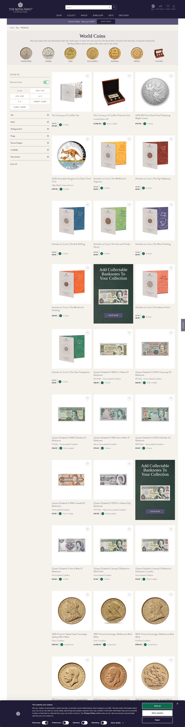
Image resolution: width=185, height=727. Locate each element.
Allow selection (157, 713)
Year (12, 115)
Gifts (110, 15)
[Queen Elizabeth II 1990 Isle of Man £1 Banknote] (113, 414)
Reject (157, 720)
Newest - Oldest (40, 102)
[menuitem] (153, 7)
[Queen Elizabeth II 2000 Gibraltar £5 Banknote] (155, 414)
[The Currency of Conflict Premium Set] (113, 92)
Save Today (106, 21)
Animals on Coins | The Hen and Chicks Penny (112, 245)
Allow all (157, 706)
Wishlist (168, 9)
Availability (14, 150)
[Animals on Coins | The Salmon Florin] (155, 284)
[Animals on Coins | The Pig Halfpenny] (155, 155)
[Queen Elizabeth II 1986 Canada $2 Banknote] (71, 480)
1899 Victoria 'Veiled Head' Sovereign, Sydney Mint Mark (69, 635)
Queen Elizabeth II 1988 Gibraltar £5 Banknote (69, 439)
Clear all (13, 164)
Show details (116, 723)
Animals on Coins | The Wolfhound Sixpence (110, 180)
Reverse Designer (16, 143)
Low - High (19, 96)
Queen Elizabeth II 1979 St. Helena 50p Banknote (112, 505)
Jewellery (98, 15)
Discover (124, 15)
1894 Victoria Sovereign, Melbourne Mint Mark (154, 635)
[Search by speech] (109, 7)
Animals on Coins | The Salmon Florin (152, 307)
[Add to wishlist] (87, 76)
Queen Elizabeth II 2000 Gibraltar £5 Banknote (153, 439)
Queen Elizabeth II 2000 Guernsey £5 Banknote (153, 374)
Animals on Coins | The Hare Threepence (71, 372)
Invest (84, 15)
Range (13, 136)
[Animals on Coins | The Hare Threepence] (71, 349)
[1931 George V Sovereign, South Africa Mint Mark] (113, 676)
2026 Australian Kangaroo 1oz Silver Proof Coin (71, 180)
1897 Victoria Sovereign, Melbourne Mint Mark (113, 635)
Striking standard (16, 129)
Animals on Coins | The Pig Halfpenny (152, 178)
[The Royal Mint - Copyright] (21, 6)
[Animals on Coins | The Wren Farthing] (155, 221)
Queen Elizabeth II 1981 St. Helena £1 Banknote (111, 374)
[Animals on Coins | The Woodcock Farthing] (71, 284)
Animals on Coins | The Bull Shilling (68, 244)
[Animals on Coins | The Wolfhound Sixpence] (113, 155)
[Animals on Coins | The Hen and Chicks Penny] (113, 221)
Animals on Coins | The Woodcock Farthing (68, 309)
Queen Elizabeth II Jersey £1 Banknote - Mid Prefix (112, 570)
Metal (13, 122)
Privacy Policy (89, 713)
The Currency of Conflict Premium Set (112, 115)
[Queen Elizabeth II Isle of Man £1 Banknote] (71, 545)
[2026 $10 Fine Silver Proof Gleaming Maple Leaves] (155, 92)
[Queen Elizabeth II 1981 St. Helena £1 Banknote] (113, 349)
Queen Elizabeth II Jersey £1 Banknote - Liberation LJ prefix (153, 570)
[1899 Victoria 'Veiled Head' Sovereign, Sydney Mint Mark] (71, 611)
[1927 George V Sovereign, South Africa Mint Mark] (155, 676)
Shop (59, 15)
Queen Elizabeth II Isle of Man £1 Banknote (67, 570)
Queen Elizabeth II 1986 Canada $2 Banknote (68, 505)
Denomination (15, 157)
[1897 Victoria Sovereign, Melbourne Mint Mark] (113, 611)
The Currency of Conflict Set (65, 115)
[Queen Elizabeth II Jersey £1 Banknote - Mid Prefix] (113, 545)
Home (12, 28)
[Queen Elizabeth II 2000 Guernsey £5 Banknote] (155, 349)
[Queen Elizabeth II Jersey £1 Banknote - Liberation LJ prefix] (155, 545)
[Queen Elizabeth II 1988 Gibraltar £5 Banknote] (71, 414)
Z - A (19, 102)
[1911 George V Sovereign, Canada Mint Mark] (71, 676)
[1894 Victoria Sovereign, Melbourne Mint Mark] (155, 611)
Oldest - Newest (19, 107)
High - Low (40, 91)
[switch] (66, 722)
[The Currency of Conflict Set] (71, 92)
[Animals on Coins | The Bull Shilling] (71, 221)
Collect (71, 15)
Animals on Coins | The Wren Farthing (153, 244)
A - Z (40, 96)
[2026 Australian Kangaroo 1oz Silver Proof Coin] (71, 155)
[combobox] (88, 7)
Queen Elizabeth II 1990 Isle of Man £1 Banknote (112, 439)
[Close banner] (177, 703)
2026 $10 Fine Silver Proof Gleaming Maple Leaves (152, 117)
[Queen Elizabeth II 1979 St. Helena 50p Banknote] (113, 480)
